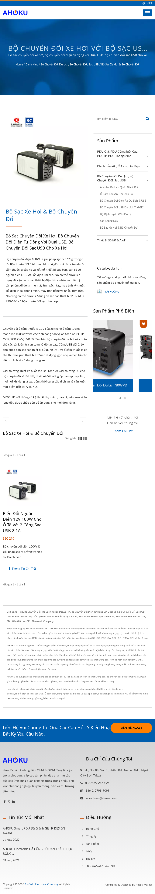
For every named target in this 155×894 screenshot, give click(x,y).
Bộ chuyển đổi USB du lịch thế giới (122, 207)
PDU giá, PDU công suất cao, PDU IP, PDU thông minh (117, 153)
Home (19, 64)
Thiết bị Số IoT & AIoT (111, 240)
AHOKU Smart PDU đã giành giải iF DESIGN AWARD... (34, 830)
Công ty (91, 836)
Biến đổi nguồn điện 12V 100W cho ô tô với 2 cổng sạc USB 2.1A (22, 522)
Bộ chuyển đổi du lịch (111, 689)
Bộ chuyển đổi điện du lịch (20, 694)
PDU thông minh (16, 698)
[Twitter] (8, 802)
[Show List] (85, 438)
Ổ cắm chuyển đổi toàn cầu (117, 194)
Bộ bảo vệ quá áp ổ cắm (85, 694)
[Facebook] (4, 802)
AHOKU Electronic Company (41, 884)
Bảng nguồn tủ (64, 694)
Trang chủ (92, 828)
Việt (149, 3)
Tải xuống (111, 291)
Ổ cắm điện (50, 694)
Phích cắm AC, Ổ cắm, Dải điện (118, 166)
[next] (83, 421)
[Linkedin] (13, 802)
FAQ (89, 851)
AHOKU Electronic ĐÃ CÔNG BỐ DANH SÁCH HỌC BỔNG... (38, 851)
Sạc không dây (109, 221)
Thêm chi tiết (123, 431)
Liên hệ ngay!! (131, 728)
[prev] (6, 421)
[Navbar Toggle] (147, 12)
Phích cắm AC (121, 694)
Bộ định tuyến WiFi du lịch (116, 214)
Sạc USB (39, 694)
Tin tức (90, 858)
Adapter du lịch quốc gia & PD (119, 187)
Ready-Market (144, 885)
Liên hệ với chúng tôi (54, 698)
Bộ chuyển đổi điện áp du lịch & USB (123, 200)
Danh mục (32, 64)
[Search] (147, 119)
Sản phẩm (92, 843)
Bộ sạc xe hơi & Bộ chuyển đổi (120, 64)
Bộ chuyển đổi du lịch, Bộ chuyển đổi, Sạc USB (70, 64)
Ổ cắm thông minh (138, 694)
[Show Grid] (80, 438)
